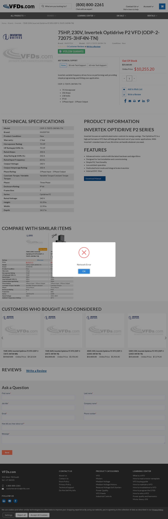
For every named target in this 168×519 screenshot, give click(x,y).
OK (84, 271)
